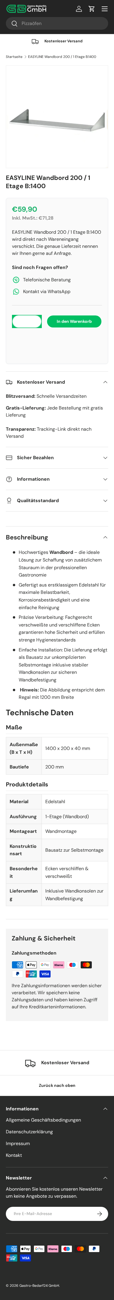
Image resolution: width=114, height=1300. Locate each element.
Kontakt (14, 1155)
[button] (57, 339)
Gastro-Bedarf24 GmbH (39, 1285)
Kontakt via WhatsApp (46, 291)
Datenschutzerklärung (29, 1132)
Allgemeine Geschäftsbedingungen (43, 1120)
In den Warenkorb (74, 321)
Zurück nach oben (57, 1085)
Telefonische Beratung (47, 280)
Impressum (18, 1143)
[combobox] (57, 23)
